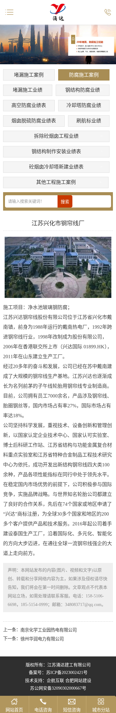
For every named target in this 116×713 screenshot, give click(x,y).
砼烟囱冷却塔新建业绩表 (56, 166)
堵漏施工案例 (29, 74)
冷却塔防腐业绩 (84, 105)
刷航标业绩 (88, 120)
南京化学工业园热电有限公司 (48, 630)
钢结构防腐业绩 (82, 90)
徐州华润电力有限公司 (42, 638)
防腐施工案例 (84, 74)
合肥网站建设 (78, 680)
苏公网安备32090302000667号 (58, 688)
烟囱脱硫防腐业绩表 (33, 120)
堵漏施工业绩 (27, 90)
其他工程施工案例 (56, 182)
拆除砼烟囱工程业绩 (56, 136)
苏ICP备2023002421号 (67, 672)
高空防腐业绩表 (28, 105)
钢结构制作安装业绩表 (56, 151)
